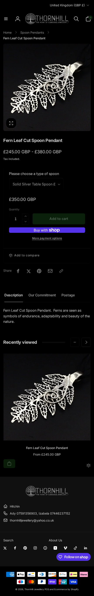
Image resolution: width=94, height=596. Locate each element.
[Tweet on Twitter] (28, 271)
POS (47, 589)
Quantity (14, 209)
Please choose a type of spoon (34, 173)
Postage (68, 295)
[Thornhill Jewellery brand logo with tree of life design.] (47, 495)
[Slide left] (74, 342)
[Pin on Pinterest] (39, 271)
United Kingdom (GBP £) (67, 5)
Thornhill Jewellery (34, 589)
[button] (6, 19)
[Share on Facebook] (18, 271)
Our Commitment (42, 295)
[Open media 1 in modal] (47, 87)
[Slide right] (86, 342)
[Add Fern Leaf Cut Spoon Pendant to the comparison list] (89, 465)
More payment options (47, 238)
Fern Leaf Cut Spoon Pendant (47, 448)
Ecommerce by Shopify (66, 589)
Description (13, 295)
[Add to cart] (9, 463)
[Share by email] (50, 271)
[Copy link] (61, 271)
